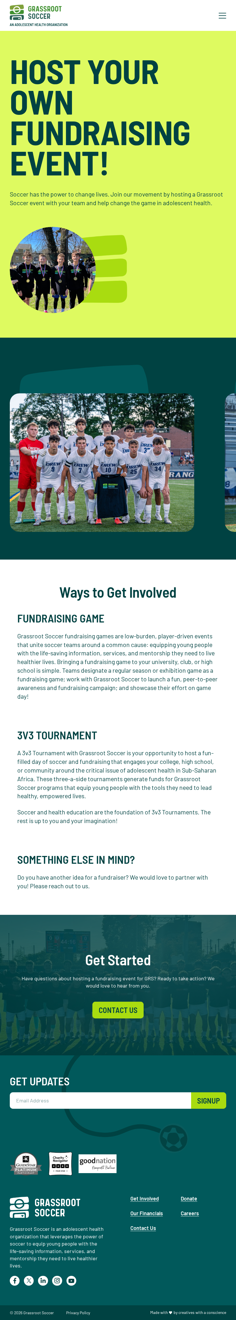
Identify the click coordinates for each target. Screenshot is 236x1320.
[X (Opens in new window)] (29, 1281)
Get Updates (40, 1081)
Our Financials (146, 1213)
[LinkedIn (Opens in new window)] (43, 1281)
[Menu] (222, 16)
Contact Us (143, 1228)
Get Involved (144, 1198)
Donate (189, 1198)
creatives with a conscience (202, 1312)
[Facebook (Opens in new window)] (15, 1281)
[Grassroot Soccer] (43, 15)
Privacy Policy (78, 1312)
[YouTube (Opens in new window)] (71, 1281)
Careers (190, 1213)
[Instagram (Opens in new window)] (57, 1281)
